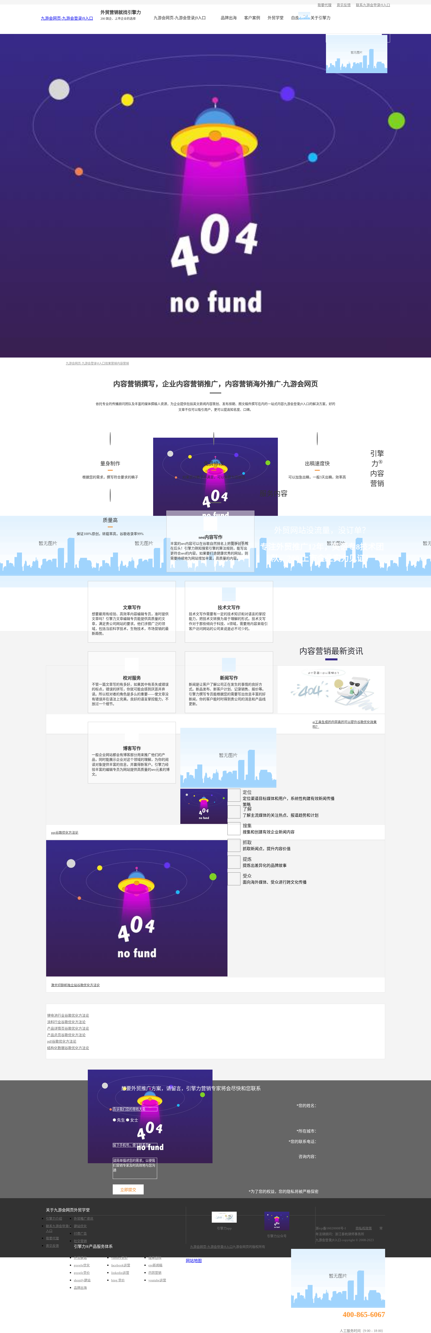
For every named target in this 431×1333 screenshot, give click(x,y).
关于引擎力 (320, 18)
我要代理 (324, 5)
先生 (121, 1120)
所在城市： (308, 1131)
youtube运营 (157, 1280)
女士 (133, 1120)
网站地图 (194, 1261)
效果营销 (111, 363)
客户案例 (252, 18)
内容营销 (123, 363)
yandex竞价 (119, 1258)
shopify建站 (82, 1280)
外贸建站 (80, 1258)
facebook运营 (120, 1265)
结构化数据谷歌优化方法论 (68, 1048)
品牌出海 (229, 18)
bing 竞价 (118, 1280)
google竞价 (82, 1273)
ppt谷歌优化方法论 (64, 832)
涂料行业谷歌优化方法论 (66, 1022)
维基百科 (154, 1258)
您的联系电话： (304, 1142)
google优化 (82, 1265)
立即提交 (128, 1190)
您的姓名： (308, 1106)
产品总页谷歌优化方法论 (66, 1035)
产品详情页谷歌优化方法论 (68, 1028)
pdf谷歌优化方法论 (61, 1041)
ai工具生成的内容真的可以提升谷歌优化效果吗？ (345, 724)
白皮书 (297, 18)
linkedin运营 (120, 1273)
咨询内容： (309, 1156)
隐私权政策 (364, 1228)
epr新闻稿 (155, 1265)
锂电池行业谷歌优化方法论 (68, 1015)
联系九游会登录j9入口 (373, 5)
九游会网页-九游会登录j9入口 (67, 18)
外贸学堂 (276, 18)
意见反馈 (344, 5)
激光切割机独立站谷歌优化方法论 (75, 985)
